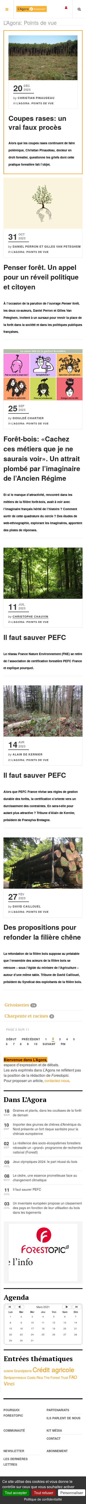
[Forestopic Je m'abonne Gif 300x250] (43, 1252)
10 (35, 1044)
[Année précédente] (9, 1307)
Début (11, 1039)
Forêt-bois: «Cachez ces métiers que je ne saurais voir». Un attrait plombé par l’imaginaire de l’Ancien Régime (41, 458)
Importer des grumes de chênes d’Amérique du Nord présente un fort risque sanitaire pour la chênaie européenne (47, 1129)
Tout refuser (43, 1492)
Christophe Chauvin (30, 616)
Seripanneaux (15, 1377)
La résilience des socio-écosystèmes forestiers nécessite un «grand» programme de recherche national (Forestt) (47, 1147)
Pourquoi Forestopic (13, 1413)
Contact (54, 1438)
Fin (63, 1044)
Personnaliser (71, 1492)
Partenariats (58, 1410)
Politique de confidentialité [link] (43, 1499)
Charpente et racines (26, 1016)
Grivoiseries (17, 1005)
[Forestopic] (31, 9)
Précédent (31, 1039)
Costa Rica (35, 1377)
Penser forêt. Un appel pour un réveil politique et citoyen (41, 277)
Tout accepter (16, 1492)
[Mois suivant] (66, 1307)
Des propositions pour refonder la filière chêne (42, 932)
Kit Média (54, 1430)
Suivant (49, 1044)
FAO (73, 1377)
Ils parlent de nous (63, 1418)
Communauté (14, 1430)
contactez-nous (56, 1080)
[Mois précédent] (19, 1307)
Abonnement (57, 1451)
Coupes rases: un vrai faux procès (37, 122)
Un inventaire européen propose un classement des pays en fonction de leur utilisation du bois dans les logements (47, 1208)
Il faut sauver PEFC (34, 637)
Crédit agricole (53, 1369)
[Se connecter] (66, 7)
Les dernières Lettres (15, 1462)
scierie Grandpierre (18, 1370)
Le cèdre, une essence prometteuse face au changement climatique (45, 1177)
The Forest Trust (56, 1377)
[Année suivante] (76, 1307)
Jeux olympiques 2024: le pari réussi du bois (45, 1161)
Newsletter (13, 1451)
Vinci (9, 1383)
